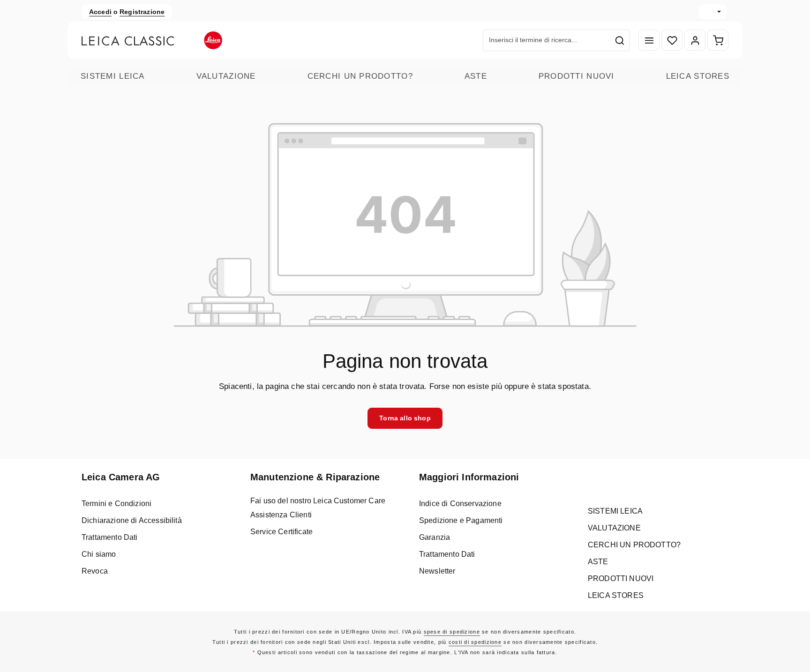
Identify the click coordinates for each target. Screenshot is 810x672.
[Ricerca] (620, 40)
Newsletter (437, 571)
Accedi (100, 11)
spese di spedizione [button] (452, 632)
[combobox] (546, 40)
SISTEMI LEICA (113, 76)
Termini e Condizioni (116, 504)
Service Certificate (281, 532)
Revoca (95, 571)
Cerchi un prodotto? (360, 76)
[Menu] (649, 40)
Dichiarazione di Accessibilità (132, 520)
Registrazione (142, 11)
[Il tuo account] (694, 40)
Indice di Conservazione (460, 504)
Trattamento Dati (110, 537)
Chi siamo (99, 554)
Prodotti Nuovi (577, 76)
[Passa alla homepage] (152, 40)
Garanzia (434, 537)
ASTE (476, 76)
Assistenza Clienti (281, 515)
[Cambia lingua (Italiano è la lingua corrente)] (712, 12)
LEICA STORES (697, 76)
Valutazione (226, 76)
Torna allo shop (404, 418)
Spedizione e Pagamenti (461, 520)
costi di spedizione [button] (475, 642)
